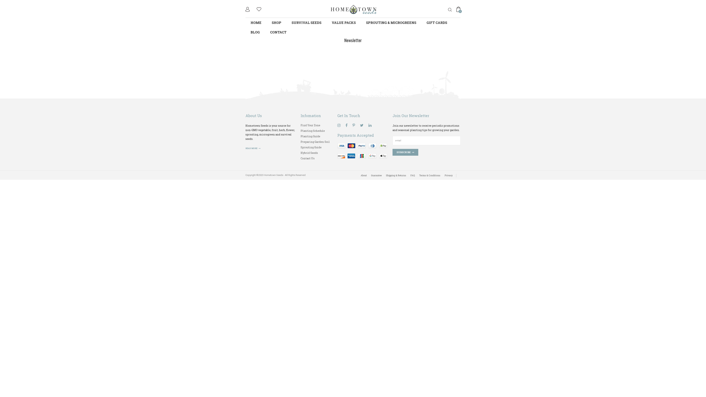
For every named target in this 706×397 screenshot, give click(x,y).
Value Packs (344, 22)
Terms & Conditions (429, 175)
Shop (276, 22)
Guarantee (376, 175)
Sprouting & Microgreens (391, 22)
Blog (255, 32)
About (364, 175)
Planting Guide (310, 136)
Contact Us (308, 158)
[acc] (248, 9)
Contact (278, 32)
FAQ (412, 175)
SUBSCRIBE (404, 152)
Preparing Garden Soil (315, 142)
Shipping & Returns (396, 175)
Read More (251, 148)
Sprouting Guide (311, 147)
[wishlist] (259, 9)
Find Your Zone (310, 125)
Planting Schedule (313, 131)
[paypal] (362, 150)
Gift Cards (437, 22)
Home (256, 22)
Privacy (449, 175)
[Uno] (353, 9)
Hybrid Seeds (309, 153)
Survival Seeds (306, 22)
